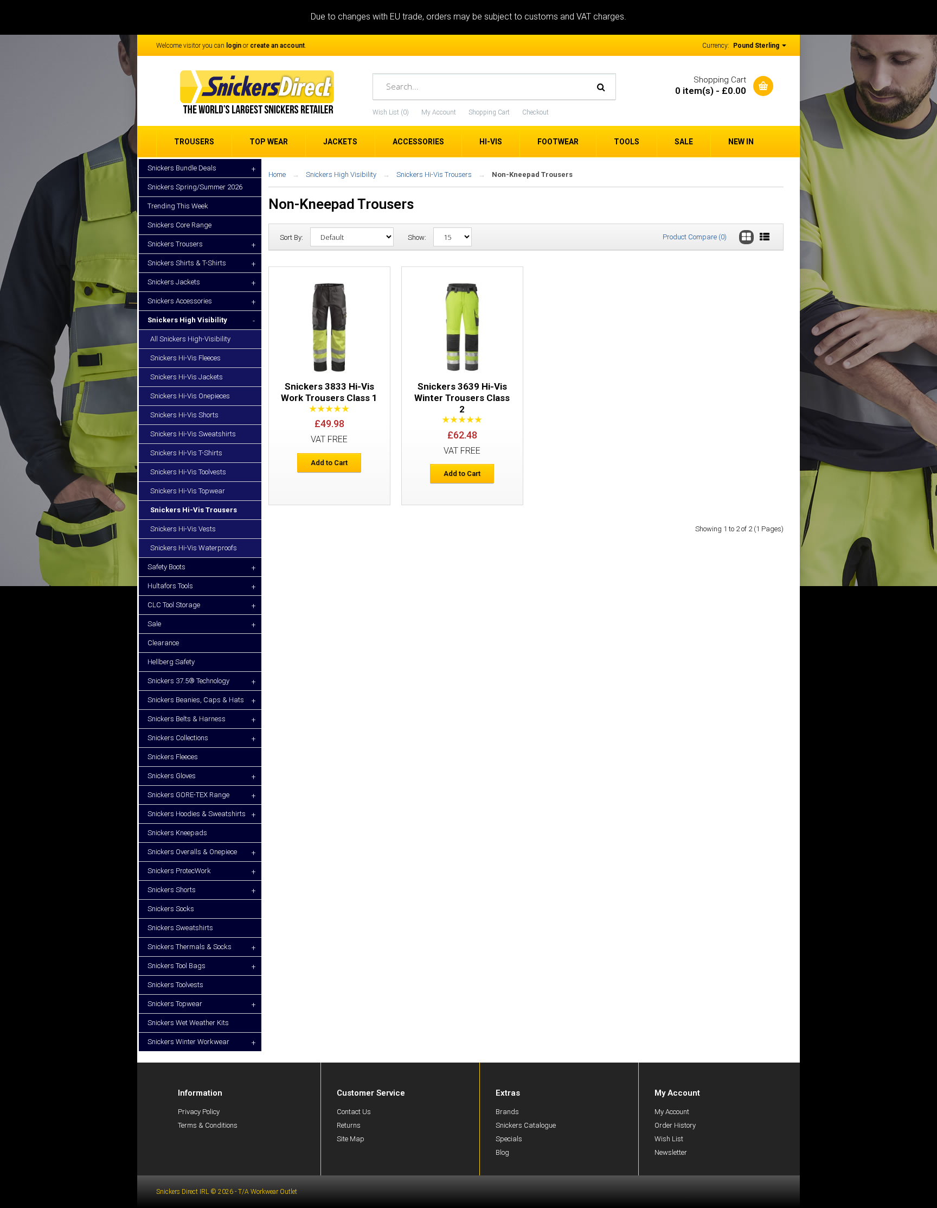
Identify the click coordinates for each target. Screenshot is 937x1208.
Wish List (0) (391, 112)
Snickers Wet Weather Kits (188, 1023)
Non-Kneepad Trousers (532, 174)
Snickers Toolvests (175, 985)
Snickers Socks (170, 909)
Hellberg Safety (171, 662)
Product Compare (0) (695, 237)
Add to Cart (329, 463)
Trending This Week (177, 206)
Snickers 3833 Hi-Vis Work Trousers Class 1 (329, 392)
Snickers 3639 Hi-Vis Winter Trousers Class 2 (462, 398)
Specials (509, 1139)
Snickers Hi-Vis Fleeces (185, 358)
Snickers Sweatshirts (180, 928)
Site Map (350, 1139)
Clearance (163, 643)
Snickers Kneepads (177, 833)
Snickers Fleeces (172, 757)
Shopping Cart (489, 112)
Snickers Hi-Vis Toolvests (188, 472)
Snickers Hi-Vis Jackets (186, 377)
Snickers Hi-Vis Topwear (187, 491)
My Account (438, 112)
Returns (349, 1125)
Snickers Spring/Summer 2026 (194, 187)
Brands (507, 1112)
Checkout (535, 112)
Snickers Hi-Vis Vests (183, 529)
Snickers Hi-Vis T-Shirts (186, 453)
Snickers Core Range (179, 225)
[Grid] (746, 237)
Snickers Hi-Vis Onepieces (190, 396)
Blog (502, 1152)
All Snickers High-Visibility (190, 339)
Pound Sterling (757, 45)
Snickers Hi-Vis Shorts (184, 415)
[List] (764, 237)
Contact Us (354, 1112)
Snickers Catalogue (526, 1125)
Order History (675, 1125)
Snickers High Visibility (341, 174)
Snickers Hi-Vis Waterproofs (193, 548)
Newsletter (670, 1152)
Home (277, 174)
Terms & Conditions (208, 1125)
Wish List (668, 1139)
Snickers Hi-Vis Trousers (193, 510)
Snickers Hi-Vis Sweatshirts (193, 434)
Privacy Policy (199, 1112)
